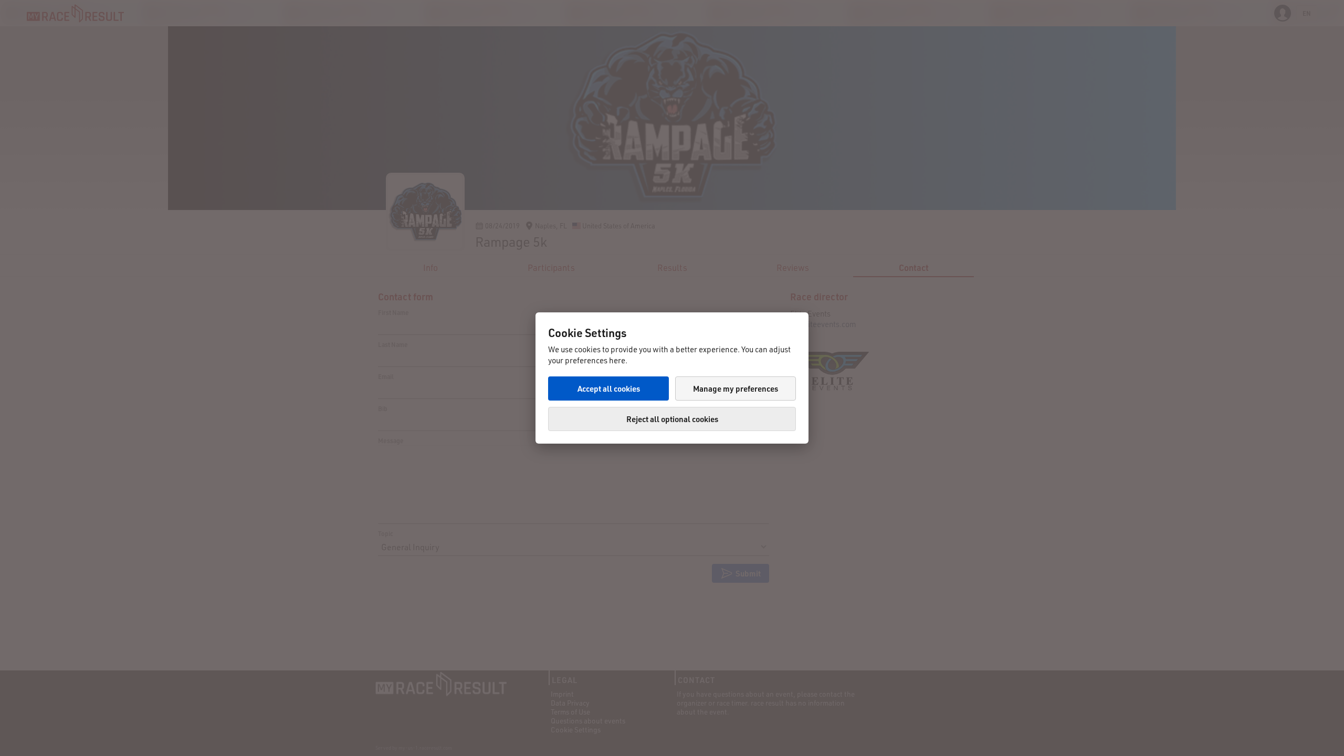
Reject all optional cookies (672, 419)
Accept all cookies (609, 388)
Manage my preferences (735, 388)
